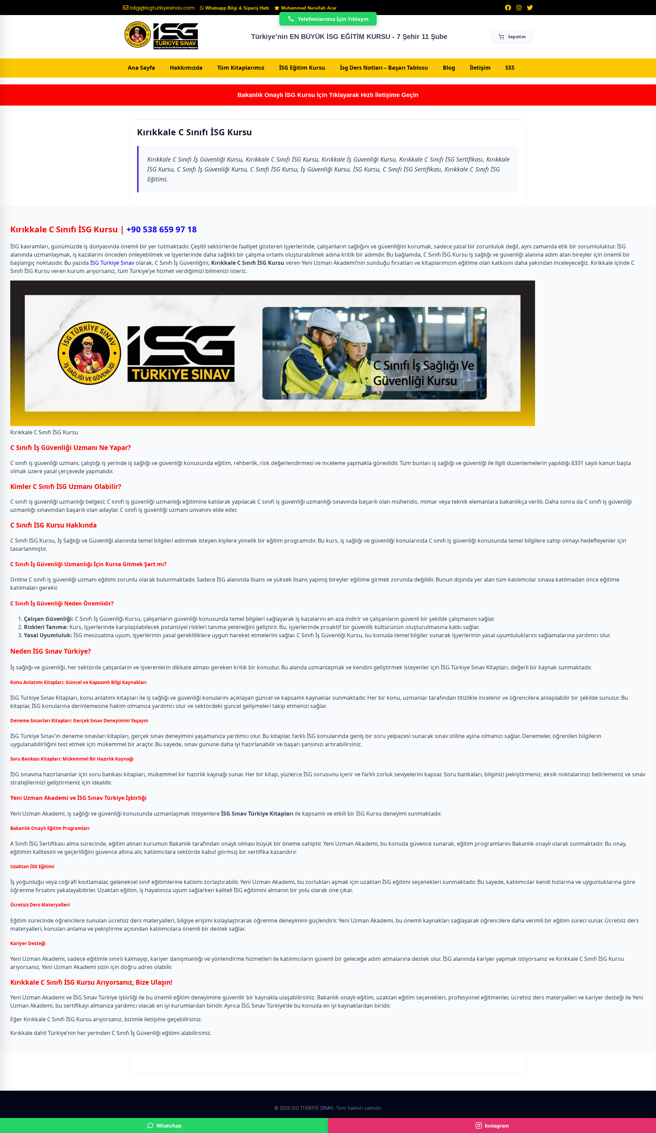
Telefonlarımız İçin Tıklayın (333, 18)
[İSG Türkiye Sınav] (161, 36)
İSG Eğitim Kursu (302, 67)
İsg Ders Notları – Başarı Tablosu (384, 67)
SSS (510, 67)
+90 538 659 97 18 (161, 229)
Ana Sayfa (141, 67)
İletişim (480, 67)
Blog (449, 67)
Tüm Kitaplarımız (240, 67)
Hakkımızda (186, 67)
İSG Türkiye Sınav (112, 263)
